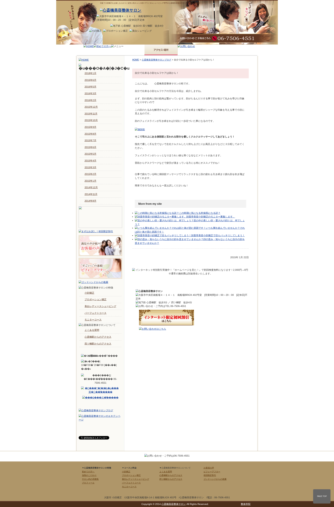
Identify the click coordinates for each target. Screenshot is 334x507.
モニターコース (93, 319)
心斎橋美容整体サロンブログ (156, 59)
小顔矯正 (89, 292)
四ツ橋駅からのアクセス (98, 343)
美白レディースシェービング (100, 306)
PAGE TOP (322, 496)
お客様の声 (209, 468)
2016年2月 (90, 100)
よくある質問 (92, 330)
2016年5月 (90, 86)
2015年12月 (91, 106)
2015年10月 (91, 120)
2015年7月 (90, 140)
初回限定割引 (210, 475)
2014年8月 (90, 200)
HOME (135, 59)
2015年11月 (91, 113)
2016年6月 (90, 80)
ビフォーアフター (212, 471)
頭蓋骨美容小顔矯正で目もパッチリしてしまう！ (218, 235)
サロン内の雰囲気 (90, 479)
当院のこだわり (89, 475)
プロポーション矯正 (95, 299)
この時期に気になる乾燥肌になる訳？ (199, 213)
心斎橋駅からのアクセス (98, 336)
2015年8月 (90, 133)
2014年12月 (91, 187)
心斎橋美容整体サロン (173, 504)
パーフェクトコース (95, 313)
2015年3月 (90, 167)
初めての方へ (88, 471)
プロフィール (88, 483)
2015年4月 (90, 160)
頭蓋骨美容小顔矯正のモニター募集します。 (210, 216)
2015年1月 (90, 180)
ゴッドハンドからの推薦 (215, 479)
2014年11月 (91, 194)
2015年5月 (90, 153)
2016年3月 (90, 93)
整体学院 (245, 504)
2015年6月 (90, 147)
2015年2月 (90, 174)
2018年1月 (90, 73)
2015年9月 (90, 127)
